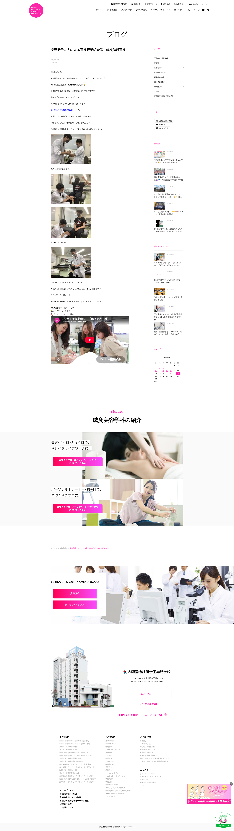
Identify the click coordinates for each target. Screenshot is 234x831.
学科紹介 (99, 9)
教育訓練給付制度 (146, 752)
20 (167, 373)
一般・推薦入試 (145, 743)
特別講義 (108, 746)
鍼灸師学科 (158, 86)
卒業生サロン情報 (165, 121)
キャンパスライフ (111, 773)
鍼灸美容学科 (55, 60)
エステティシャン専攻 (61, 311)
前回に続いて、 (56, 72)
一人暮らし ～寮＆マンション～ (117, 776)
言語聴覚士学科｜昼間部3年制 (70, 758)
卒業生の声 (67, 804)
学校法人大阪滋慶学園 (148, 782)
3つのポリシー (110, 743)
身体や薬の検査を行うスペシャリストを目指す (76, 776)
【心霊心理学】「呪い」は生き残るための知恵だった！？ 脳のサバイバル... (168, 230)
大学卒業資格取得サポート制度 (75, 800)
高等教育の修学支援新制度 (115, 787)
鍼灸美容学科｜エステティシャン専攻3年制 (75, 764)
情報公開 (137, 4)
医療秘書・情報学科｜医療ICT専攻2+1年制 (74, 743)
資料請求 (166, 4)
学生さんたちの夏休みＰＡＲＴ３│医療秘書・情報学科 (168, 212)
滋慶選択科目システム (113, 749)
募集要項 (143, 740)
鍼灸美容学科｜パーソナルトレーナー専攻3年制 (77, 767)
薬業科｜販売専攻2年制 (68, 746)
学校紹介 (113, 9)
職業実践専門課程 (120, 4)
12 (163, 371)
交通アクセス (152, 4)
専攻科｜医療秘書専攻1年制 (69, 773)
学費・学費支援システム (148, 749)
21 (171, 373)
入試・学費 (127, 9)
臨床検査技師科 (159, 82)
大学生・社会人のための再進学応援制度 (154, 761)
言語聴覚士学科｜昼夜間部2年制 (71, 761)
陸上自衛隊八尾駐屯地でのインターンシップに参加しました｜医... (168, 195)
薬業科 (156, 63)
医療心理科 (158, 67)
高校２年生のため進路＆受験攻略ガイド (154, 758)
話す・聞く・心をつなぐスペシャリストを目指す (76, 782)
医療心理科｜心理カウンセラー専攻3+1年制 (75, 755)
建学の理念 (109, 740)
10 (156, 371)
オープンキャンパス (161, 9)
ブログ (179, 9)
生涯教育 (108, 758)
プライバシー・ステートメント (151, 773)
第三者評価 (144, 779)
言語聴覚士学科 (159, 72)
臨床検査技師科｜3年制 (68, 770)
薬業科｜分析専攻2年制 (68, 749)
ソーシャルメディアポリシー (150, 776)
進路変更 (162, 124)
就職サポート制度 (69, 793)
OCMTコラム (163, 128)
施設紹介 (108, 767)
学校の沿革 (109, 779)
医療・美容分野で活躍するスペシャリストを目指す (77, 779)
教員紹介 (108, 770)
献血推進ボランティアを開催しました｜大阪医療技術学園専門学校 (168, 178)
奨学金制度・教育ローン (148, 755)
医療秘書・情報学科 (161, 58)
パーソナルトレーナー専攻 (63, 314)
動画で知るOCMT (111, 761)
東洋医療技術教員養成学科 (164, 96)
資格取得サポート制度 (71, 797)
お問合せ (179, 4)
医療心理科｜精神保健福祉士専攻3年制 (73, 752)
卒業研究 (108, 755)
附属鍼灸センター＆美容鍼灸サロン (118, 790)
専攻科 (156, 91)
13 (167, 371)
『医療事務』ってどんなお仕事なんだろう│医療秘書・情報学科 (168, 161)
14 (171, 371)
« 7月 (155, 381)
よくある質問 (110, 796)
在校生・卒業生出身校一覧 (114, 793)
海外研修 (108, 752)
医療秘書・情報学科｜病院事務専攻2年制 (74, 740)
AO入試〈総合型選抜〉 (148, 746)
